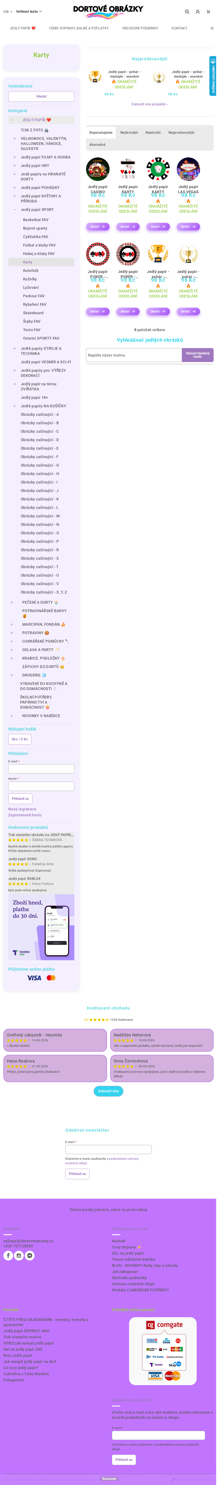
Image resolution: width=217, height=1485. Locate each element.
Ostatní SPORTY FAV (41, 338)
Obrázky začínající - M (40, 516)
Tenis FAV (32, 330)
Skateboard (33, 313)
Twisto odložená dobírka (133, 1259)
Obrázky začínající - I (39, 482)
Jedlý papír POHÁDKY (40, 187)
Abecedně (97, 145)
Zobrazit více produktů (148, 104)
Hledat (41, 96)
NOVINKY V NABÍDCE (41, 716)
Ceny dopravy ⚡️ (127, 1247)
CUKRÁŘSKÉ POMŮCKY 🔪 (46, 641)
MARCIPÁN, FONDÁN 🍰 (43, 624)
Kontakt (119, 1241)
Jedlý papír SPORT (37, 209)
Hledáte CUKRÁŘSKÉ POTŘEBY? (140, 1290)
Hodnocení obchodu (108, 1008)
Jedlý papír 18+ (34, 397)
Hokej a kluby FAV (39, 253)
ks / (20, 739)
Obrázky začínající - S (40, 558)
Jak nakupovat (125, 1271)
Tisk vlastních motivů (22, 1337)
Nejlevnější (129, 133)
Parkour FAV (34, 296)
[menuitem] (19, 28)
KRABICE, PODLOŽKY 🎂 (43, 658)
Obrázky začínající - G (40, 465)
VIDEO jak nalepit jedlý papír (28, 1343)
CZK (6, 11)
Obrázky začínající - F (40, 457)
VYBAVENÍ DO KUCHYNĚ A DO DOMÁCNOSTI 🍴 (43, 686)
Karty (27, 262)
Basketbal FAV (36, 220)
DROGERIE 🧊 (34, 675)
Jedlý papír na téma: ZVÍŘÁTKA (39, 386)
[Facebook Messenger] (30, 1255)
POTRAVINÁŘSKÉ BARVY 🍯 (44, 613)
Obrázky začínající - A (40, 414)
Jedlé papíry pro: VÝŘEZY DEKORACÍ (43, 373)
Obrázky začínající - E (40, 448)
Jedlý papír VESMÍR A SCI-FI (46, 362)
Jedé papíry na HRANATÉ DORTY (43, 176)
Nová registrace (22, 809)
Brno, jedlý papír (17, 1355)
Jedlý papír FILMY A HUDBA (46, 157)
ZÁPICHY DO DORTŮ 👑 (43, 666)
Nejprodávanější (181, 133)
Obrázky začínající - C (40, 431)
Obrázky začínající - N (40, 524)
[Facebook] (8, 1255)
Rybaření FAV (35, 304)
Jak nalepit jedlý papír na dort (29, 1361)
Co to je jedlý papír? (21, 1367)
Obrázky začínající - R (40, 550)
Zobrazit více (108, 1091)
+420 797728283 (18, 1246)
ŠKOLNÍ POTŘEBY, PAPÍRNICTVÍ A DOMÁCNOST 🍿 (36, 702)
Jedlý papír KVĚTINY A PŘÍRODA (41, 198)
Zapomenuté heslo (25, 815)
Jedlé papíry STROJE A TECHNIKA (41, 351)
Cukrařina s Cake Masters (26, 1374)
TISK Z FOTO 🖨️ (35, 130)
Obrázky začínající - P (40, 541)
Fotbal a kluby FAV (39, 245)
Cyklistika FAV (36, 236)
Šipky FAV (32, 321)
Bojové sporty (35, 228)
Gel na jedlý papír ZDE (23, 1349)
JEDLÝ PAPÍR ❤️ (36, 120)
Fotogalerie (13, 1380)
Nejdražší (153, 133)
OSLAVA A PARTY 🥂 (40, 649)
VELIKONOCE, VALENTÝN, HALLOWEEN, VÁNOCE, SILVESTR (44, 143)
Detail (95, 226)
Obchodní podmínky (129, 1278)
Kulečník (30, 270)
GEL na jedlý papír (128, 1253)
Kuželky (30, 279)
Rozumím (109, 1479)
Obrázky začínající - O (40, 533)
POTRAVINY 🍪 (35, 633)
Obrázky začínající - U (40, 575)
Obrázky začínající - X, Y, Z (44, 592)
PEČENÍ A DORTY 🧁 (40, 602)
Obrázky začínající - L (40, 507)
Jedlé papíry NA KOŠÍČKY (43, 406)
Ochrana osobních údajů (133, 1284)
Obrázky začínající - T (40, 567)
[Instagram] (19, 1255)
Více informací (203, 1474)
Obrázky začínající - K (40, 499)
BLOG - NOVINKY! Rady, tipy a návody (145, 1265)
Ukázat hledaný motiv (198, 355)
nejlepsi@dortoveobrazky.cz (28, 1241)
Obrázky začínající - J (40, 490)
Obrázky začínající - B (40, 423)
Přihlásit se (20, 799)
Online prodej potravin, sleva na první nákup (108, 1209)
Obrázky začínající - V (40, 583)
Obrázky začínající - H (40, 473)
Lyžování (31, 287)
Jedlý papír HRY (35, 165)
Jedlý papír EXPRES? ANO (26, 1331)
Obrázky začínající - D (40, 440)
